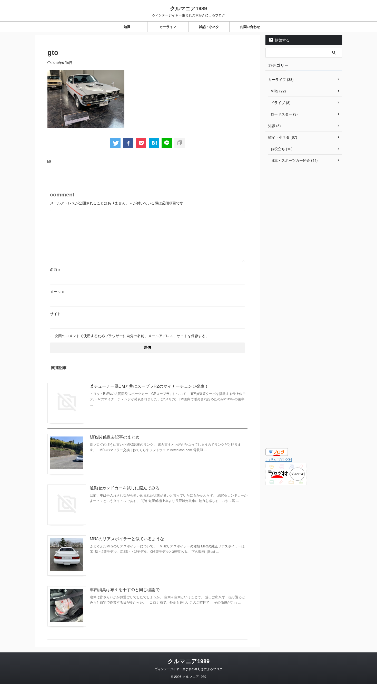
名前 (55, 269)
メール (57, 291)
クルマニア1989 (188, 8)
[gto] (154, 143)
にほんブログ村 (278, 459)
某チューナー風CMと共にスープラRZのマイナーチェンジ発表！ (149, 386)
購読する (282, 39)
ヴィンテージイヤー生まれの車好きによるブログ (188, 669)
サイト (55, 313)
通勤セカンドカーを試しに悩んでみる (125, 488)
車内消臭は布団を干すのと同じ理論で (125, 589)
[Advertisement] (303, 253)
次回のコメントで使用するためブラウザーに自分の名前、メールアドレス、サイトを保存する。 (132, 335)
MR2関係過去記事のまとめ (115, 437)
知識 (127, 26)
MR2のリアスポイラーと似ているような (127, 539)
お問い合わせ (250, 26)
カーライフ (168, 26)
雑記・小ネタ (209, 26)
